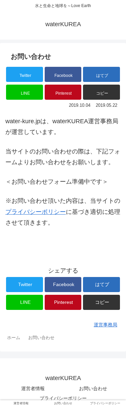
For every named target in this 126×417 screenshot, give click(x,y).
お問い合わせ (93, 388)
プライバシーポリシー (35, 211)
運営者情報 (33, 388)
